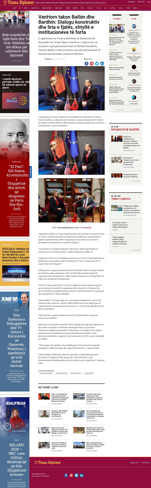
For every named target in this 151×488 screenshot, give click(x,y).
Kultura (112, 8)
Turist (128, 8)
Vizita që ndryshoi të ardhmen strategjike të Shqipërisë (134, 89)
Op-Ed (134, 19)
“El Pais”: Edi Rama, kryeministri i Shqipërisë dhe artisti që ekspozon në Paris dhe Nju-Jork (18, 187)
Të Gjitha (119, 110)
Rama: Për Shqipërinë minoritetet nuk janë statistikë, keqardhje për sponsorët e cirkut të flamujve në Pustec (60, 397)
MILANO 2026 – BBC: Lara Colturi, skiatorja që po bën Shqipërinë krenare (16, 459)
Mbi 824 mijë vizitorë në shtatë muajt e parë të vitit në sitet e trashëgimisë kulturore (95, 430)
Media (135, 8)
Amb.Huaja (58, 8)
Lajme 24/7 (134, 463)
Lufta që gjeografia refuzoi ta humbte (134, 74)
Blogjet (90, 8)
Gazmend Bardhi (61, 373)
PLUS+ (120, 8)
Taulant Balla (89, 373)
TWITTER (142, 2)
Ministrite (35, 8)
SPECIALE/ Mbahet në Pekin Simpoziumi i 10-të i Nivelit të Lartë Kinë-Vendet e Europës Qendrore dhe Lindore (16, 254)
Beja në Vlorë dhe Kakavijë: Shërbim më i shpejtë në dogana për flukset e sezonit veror (60, 430)
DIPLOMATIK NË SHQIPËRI (125, 128)
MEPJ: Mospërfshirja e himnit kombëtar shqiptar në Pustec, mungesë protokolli (95, 445)
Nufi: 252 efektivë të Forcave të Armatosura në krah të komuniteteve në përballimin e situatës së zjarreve (95, 414)
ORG (82, 8)
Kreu (14, 8)
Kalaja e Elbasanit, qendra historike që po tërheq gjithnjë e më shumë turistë (116, 89)
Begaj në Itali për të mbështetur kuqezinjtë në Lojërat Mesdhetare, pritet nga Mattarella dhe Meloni (116, 104)
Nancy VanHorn (76, 373)
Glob (98, 8)
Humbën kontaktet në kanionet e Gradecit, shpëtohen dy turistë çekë (59, 445)
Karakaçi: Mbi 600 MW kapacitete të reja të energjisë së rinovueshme (59, 413)
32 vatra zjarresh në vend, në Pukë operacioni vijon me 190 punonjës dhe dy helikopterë (116, 56)
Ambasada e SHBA (46, 373)
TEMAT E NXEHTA (120, 197)
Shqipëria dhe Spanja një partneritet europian (134, 58)
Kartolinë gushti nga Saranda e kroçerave (116, 78)
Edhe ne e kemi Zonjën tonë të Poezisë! (116, 68)
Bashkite (75, 8)
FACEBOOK (132, 2)
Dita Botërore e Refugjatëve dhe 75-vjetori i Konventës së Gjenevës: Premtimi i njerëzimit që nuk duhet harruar (134, 37)
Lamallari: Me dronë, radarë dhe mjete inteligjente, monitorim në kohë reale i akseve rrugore (94, 397)
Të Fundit (117, 19)
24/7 (20, 8)
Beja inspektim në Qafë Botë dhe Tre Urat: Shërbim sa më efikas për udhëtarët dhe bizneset (116, 41)
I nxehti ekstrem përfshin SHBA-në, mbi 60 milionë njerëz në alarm (16, 83)
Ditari (25, 8)
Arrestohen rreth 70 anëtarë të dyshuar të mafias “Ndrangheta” (120, 225)
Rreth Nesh (145, 463)
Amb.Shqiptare (46, 8)
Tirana (68, 8)
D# (105, 8)
